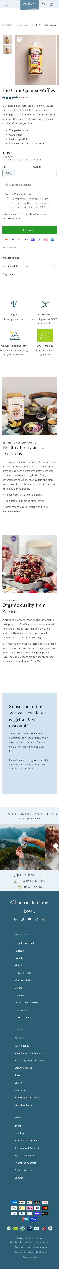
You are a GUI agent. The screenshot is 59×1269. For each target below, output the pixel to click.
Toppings (19, 995)
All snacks (24, 25)
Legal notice (41, 1252)
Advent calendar (23, 1017)
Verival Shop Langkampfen (29, 1053)
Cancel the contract (25, 1162)
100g (9, 173)
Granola (19, 958)
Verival (28, 1238)
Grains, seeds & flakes (27, 1002)
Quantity (37, 166)
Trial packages (22, 1010)
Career (18, 1082)
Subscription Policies (26, 1140)
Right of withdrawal (25, 1155)
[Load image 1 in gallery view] (7, 39)
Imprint (19, 1125)
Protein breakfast (24, 973)
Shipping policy (40, 1247)
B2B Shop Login (23, 1105)
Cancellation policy (31, 1257)
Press (17, 1075)
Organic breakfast (24, 943)
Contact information (24, 1252)
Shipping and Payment (27, 1148)
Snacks (18, 987)
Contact (19, 1177)
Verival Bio (8, 25)
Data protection (23, 1170)
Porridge (19, 950)
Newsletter (21, 1090)
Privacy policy (42, 1242)
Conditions (20, 1133)
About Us (20, 1038)
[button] (6, 4)
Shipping (17, 160)
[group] (22, 847)
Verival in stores (23, 1067)
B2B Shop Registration (27, 1097)
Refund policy (26, 1242)
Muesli (18, 965)
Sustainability (22, 1045)
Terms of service (22, 1247)
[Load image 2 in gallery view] (7, 49)
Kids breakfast (22, 980)
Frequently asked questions (30, 1060)
